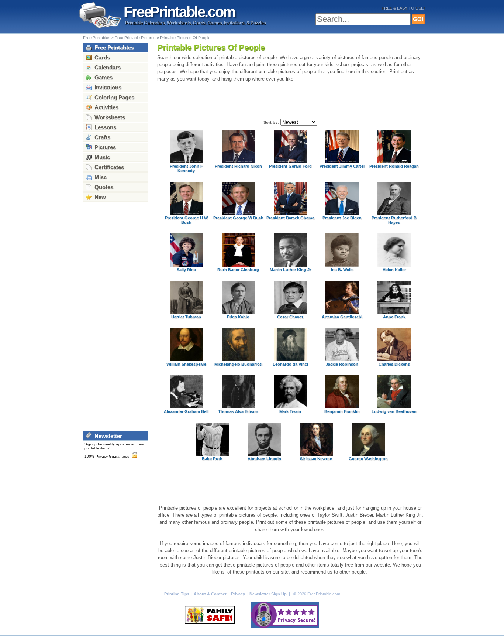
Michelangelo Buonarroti (238, 364)
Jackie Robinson (342, 364)
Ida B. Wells (342, 269)
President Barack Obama (290, 218)
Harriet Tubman (186, 317)
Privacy (238, 594)
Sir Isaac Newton (316, 459)
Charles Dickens (394, 364)
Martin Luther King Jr (290, 269)
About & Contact (211, 594)
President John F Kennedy (186, 168)
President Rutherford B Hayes (394, 220)
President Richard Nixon (238, 166)
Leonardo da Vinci (290, 364)
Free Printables (96, 37)
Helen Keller (394, 269)
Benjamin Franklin (342, 411)
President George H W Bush (186, 220)
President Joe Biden (342, 218)
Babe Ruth (212, 459)
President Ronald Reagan (394, 166)
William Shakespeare (186, 364)
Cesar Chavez (290, 317)
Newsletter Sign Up (268, 594)
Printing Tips (177, 594)
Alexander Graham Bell (186, 411)
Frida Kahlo (238, 317)
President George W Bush (238, 218)
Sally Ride (186, 269)
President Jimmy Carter (342, 166)
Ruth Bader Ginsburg (238, 269)
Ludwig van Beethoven (394, 411)
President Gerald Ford (290, 166)
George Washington (368, 459)
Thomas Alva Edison (238, 411)
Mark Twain (290, 411)
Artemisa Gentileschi (342, 317)
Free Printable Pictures (135, 37)
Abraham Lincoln (264, 459)
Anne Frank (394, 317)
